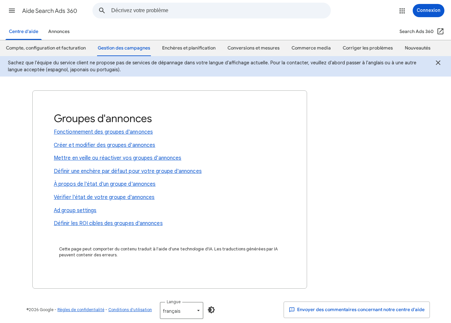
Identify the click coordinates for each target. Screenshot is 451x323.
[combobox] (220, 10)
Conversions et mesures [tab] (253, 48)
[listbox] (181, 310)
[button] (12, 10)
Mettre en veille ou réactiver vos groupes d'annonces (117, 158)
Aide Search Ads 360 (49, 11)
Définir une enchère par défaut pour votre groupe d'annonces (128, 171)
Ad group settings (75, 210)
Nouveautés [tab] (418, 48)
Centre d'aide (23, 31)
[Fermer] (438, 64)
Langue (174, 301)
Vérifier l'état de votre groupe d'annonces (104, 197)
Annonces (59, 31)
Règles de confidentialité (80, 309)
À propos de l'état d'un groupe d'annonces (105, 184)
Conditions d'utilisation (130, 309)
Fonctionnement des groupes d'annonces (103, 132)
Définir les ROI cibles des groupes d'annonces (108, 223)
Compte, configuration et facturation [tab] (46, 48)
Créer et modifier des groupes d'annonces (104, 145)
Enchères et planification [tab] (189, 48)
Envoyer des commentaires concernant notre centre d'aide (360, 309)
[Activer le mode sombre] (211, 310)
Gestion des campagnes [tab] (124, 48)
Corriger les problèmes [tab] (368, 48)
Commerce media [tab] (311, 48)
